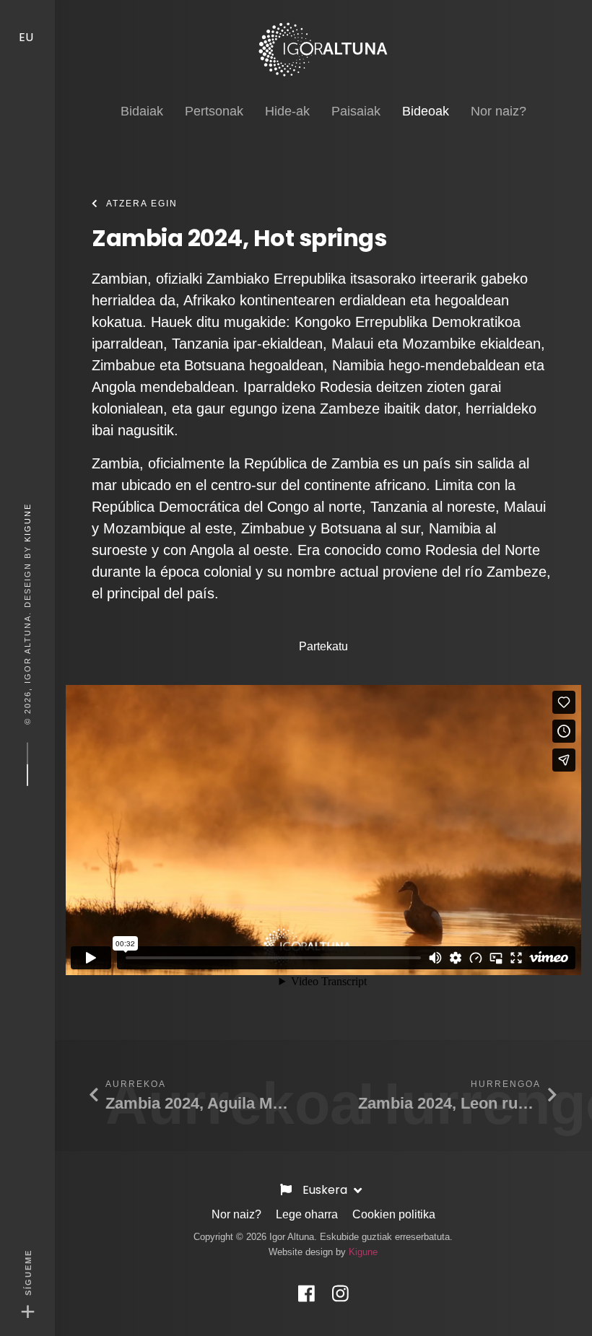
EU (27, 37)
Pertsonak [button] (214, 111)
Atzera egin (142, 203)
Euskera (326, 1190)
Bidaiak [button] (142, 111)
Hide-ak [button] (287, 111)
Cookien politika (393, 1214)
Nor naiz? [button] (498, 111)
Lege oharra (307, 1214)
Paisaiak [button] (355, 111)
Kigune (27, 521)
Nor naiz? (236, 1214)
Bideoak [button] (425, 110)
